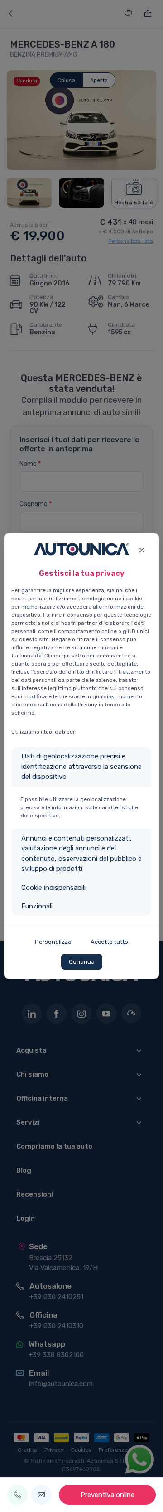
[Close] (141, 549)
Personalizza (53, 941)
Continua (82, 961)
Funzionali (37, 906)
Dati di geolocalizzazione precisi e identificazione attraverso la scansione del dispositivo (81, 766)
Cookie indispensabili (53, 888)
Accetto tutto (109, 941)
